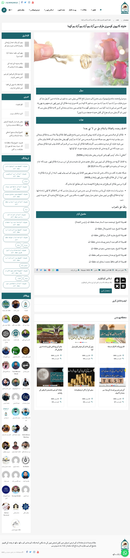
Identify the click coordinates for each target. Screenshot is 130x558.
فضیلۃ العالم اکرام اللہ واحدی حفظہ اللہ (16, 216)
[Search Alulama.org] (4, 10)
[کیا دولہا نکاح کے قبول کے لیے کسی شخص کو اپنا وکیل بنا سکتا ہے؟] (27, 75)
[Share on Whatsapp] (53, 270)
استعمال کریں (105, 290)
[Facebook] (21, 3)
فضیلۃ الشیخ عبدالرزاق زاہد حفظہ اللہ (16, 231)
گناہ (19, 278)
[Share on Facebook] (37, 270)
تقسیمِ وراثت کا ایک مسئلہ (116, 346)
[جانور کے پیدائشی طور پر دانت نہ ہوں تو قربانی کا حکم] (50, 333)
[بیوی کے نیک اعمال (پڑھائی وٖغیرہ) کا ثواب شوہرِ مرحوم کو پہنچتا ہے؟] (27, 44)
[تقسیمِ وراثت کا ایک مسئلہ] (112, 333)
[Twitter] (25, 3)
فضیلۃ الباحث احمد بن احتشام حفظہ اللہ (16, 223)
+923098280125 (11, 2)
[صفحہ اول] (101, 10)
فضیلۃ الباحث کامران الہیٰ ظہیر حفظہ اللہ (16, 251)
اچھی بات (24, 265)
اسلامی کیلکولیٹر (105, 278)
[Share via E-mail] (57, 270)
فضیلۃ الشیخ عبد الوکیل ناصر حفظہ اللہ (16, 167)
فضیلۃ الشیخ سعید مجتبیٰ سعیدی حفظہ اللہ (16, 195)
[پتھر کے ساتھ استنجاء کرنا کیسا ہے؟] (27, 54)
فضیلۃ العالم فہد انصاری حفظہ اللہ (16, 203)
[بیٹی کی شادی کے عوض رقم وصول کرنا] (81, 333)
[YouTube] (33, 3)
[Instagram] (29, 3)
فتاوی (95, 270)
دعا (26, 209)
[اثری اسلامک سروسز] (27, 113)
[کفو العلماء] (27, 104)
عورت (26, 245)
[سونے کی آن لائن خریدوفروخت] (81, 377)
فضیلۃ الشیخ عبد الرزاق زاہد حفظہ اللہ (16, 259)
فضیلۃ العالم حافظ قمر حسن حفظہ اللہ (16, 285)
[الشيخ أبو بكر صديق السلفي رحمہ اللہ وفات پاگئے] (27, 134)
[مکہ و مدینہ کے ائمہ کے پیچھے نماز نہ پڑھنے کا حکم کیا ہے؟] (27, 65)
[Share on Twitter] (41, 270)
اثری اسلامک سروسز (16, 113)
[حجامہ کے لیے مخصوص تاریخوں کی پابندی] (50, 377)
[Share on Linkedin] (45, 270)
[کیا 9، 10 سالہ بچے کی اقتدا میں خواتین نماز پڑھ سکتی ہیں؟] (27, 86)
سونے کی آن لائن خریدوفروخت (83, 390)
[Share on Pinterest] (49, 270)
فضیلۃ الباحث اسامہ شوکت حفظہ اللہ (16, 238)
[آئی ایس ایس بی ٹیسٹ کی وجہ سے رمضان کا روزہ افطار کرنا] (112, 377)
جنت (18, 245)
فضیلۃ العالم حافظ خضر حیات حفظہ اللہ (16, 188)
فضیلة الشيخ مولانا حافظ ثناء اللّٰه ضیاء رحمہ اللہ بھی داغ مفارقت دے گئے (13, 146)
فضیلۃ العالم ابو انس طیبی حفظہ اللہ (16, 175)
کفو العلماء (19, 104)
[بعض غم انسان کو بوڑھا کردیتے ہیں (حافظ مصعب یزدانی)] (27, 123)
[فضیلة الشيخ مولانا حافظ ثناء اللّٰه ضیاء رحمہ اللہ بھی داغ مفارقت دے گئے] (27, 146)
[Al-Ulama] (124, 7)
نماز (26, 181)
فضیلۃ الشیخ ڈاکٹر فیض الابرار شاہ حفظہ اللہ (16, 272)
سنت (26, 278)
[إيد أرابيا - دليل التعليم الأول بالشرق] (124, 544)
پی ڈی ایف (74, 270)
